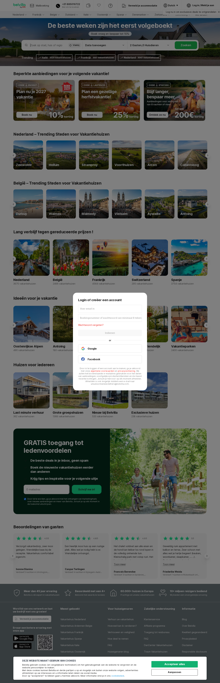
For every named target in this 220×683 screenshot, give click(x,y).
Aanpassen (174, 672)
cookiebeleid (117, 675)
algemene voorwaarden (102, 371)
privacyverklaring (126, 371)
